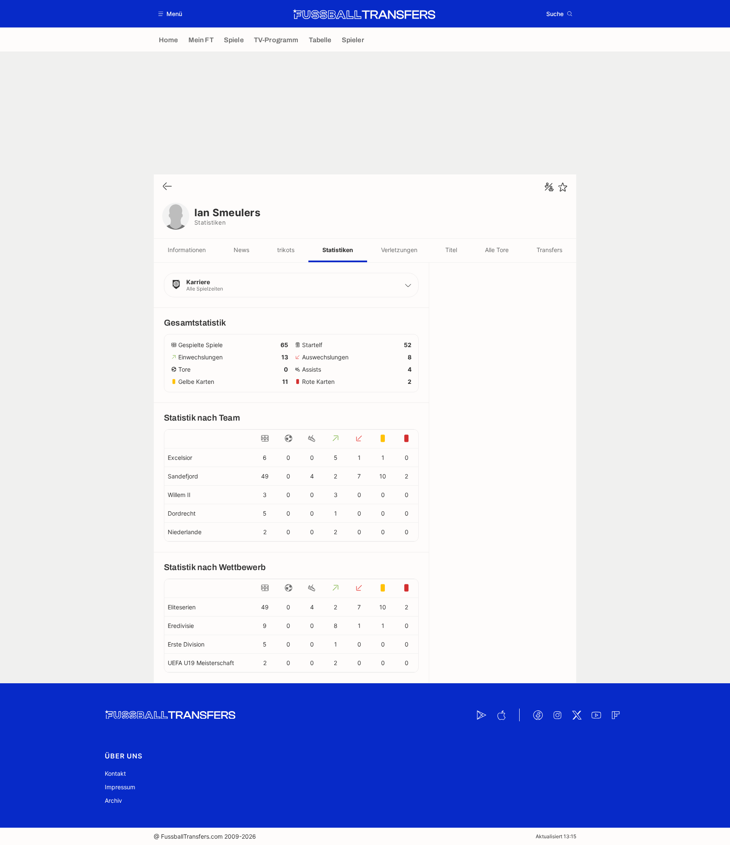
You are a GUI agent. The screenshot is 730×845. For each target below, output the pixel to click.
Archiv (113, 800)
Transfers (549, 249)
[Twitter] (576, 715)
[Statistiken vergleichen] (549, 187)
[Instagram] (557, 715)
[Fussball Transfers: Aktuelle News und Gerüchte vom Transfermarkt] (364, 14)
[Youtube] (596, 715)
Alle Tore (497, 249)
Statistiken (337, 249)
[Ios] (501, 715)
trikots (285, 249)
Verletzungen (399, 249)
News (241, 249)
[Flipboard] (615, 715)
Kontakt (115, 773)
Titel (451, 249)
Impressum (120, 787)
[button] (170, 14)
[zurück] (167, 187)
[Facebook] (537, 715)
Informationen (187, 249)
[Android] (481, 715)
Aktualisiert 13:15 (556, 836)
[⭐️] (563, 187)
